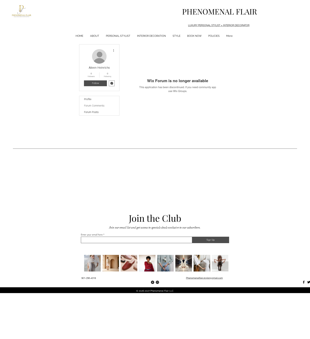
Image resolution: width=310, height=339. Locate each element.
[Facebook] (304, 282)
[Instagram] (157, 282)
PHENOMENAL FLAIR (219, 11)
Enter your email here (92, 234)
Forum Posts (91, 112)
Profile (87, 99)
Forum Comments (94, 105)
